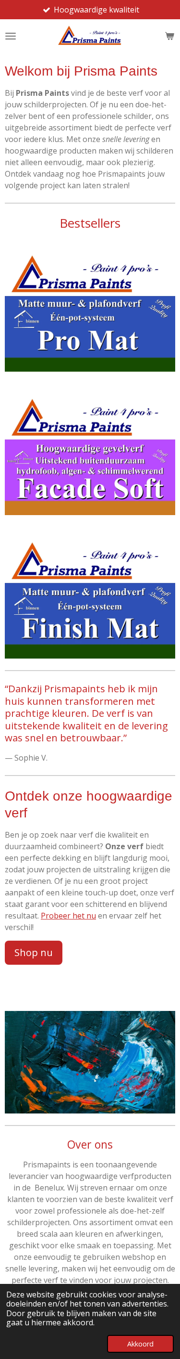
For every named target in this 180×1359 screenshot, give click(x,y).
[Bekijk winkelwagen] (169, 36)
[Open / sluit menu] (10, 36)
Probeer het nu (68, 915)
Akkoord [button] (140, 1343)
